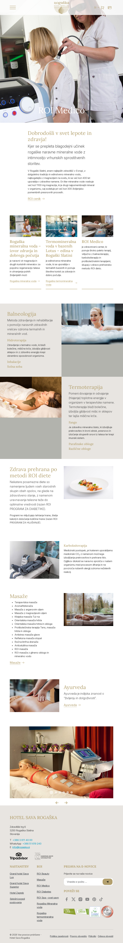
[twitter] (73, 899)
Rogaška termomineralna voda (45, 917)
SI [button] (95, 7)
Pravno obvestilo (78, 936)
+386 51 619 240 (31, 843)
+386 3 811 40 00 (22, 840)
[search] (102, 7)
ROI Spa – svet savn (48, 897)
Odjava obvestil (105, 936)
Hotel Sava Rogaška (33, 817)
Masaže (41, 879)
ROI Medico (43, 885)
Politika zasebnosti (59, 936)
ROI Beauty (43, 873)
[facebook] (66, 899)
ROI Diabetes (44, 891)
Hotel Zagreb (17, 892)
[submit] (107, 882)
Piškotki (92, 936)
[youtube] (87, 899)
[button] (25, 7)
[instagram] (80, 899)
